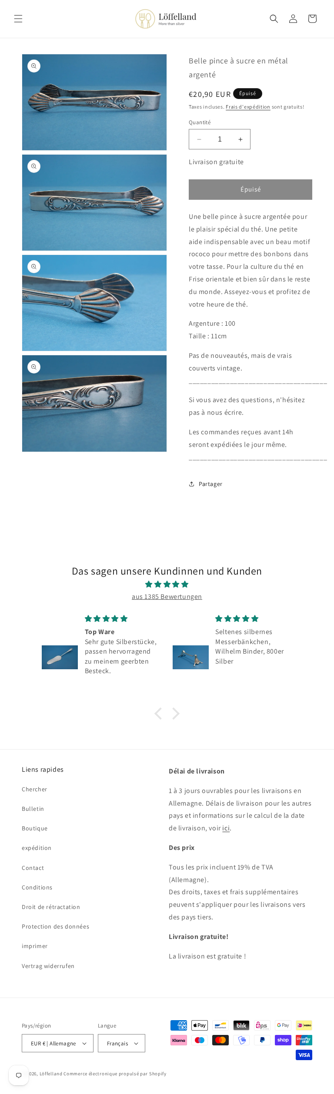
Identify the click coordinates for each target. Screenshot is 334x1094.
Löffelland (51, 1074)
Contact (33, 868)
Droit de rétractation (51, 907)
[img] (166, 584)
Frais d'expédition (248, 106)
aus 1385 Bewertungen (167, 596)
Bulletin (33, 809)
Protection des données (55, 926)
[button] (18, 18)
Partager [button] (211, 484)
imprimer (35, 946)
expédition (37, 848)
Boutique (35, 828)
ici (226, 828)
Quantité (199, 122)
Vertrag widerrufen (48, 966)
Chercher (34, 789)
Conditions (37, 887)
